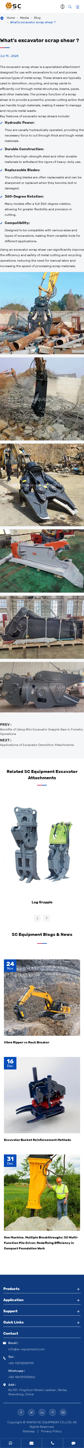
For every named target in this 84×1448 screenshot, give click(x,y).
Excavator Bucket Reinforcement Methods (37, 1140)
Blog (37, 18)
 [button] (37, 918)
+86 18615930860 (21, 1377)
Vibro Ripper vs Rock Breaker (26, 1042)
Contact (10, 1333)
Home (11, 18)
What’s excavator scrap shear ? (32, 22)
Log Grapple (42, 902)
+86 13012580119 (21, 1363)
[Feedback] (73, 1443)
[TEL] (52, 1443)
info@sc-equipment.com (26, 1349)
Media (24, 18)
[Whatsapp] (10, 1443)
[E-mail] (31, 1443)
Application (13, 1300)
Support (10, 1311)
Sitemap (29, 1431)
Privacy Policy (51, 1431)
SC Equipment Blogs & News (42, 934)
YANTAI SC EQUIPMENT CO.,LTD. (49, 1422)
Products (11, 1289)
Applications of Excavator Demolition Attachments (37, 745)
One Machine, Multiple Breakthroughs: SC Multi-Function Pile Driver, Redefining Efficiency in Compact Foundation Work (41, 1243)
